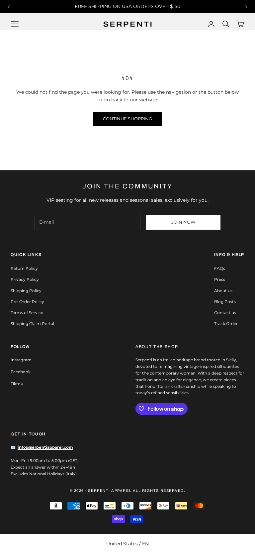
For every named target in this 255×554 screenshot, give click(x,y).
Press (219, 279)
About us (223, 290)
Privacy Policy (25, 279)
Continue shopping (127, 118)
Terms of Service (27, 312)
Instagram (21, 359)
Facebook (21, 371)
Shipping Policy (26, 290)
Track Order (226, 323)
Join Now (183, 222)
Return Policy (24, 268)
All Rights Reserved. (159, 491)
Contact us (225, 312)
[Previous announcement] (8, 6)
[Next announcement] (246, 6)
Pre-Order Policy (27, 301)
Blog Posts (225, 301)
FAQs (219, 268)
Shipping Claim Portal (32, 323)
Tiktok (17, 383)
